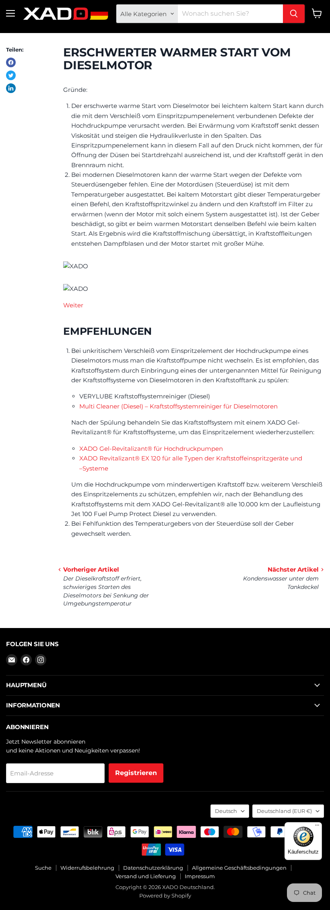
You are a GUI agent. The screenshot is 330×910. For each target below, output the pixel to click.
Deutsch (226, 811)
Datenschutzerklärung (153, 867)
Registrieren (136, 773)
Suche (43, 867)
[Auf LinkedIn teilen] (11, 88)
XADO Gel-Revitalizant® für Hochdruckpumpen (151, 448)
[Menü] (317, 827)
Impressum (200, 876)
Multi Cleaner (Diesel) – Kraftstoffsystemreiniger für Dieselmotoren (178, 406)
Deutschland (284, 811)
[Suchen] (294, 13)
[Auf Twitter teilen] (11, 75)
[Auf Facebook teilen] (11, 62)
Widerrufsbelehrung (87, 867)
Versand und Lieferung (146, 876)
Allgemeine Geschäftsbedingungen (239, 867)
